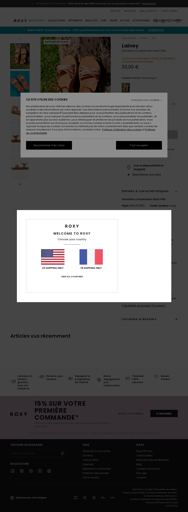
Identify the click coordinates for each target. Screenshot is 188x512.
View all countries (72, 276)
